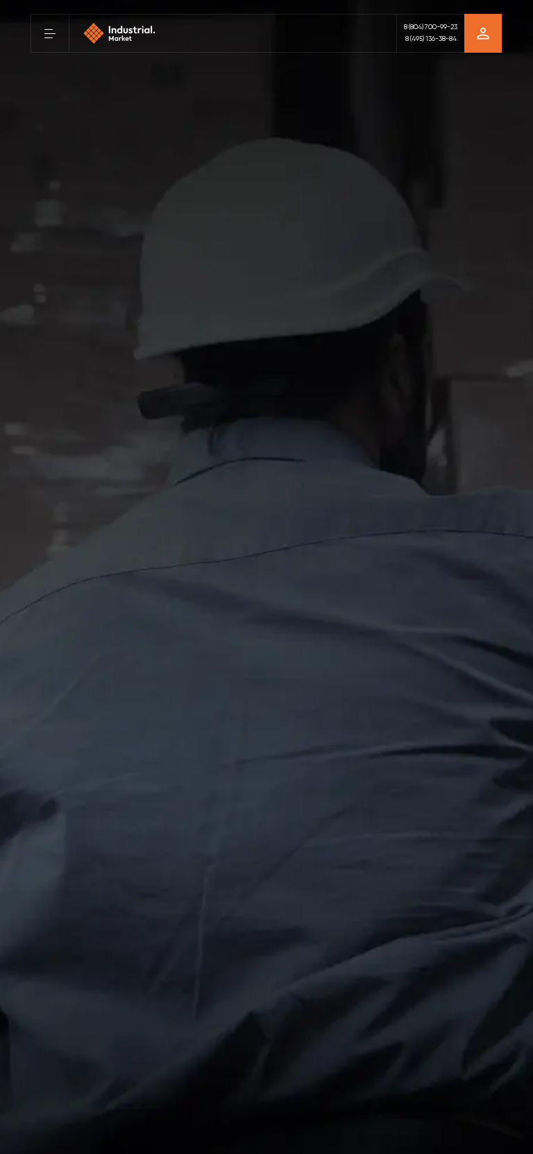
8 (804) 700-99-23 (430, 27)
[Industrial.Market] (119, 33)
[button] (50, 33)
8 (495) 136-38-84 (431, 38)
